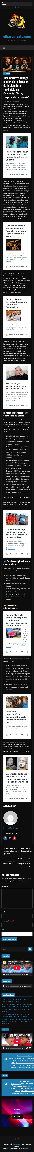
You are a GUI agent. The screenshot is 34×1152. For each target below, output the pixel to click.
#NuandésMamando (22, 1088)
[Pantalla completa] (30, 975)
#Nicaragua (15, 1060)
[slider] (29, 986)
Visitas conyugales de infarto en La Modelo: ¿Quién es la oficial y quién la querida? (18, 851)
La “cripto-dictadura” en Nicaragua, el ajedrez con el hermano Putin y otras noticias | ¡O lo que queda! (17, 1021)
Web (3, 930)
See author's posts (12, 833)
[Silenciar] (27, 975)
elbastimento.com (17, 36)
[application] (17, 967)
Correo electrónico (8, 921)
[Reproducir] (4, 975)
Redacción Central (16, 101)
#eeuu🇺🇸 (12, 1088)
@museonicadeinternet (24, 1056)
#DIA (26, 1091)
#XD (30, 1088)
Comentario (6, 886)
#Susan (18, 1063)
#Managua (23, 1060)
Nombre (4, 912)
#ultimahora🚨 (16, 1084)
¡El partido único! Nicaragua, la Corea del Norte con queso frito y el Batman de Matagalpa (19, 4)
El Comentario (7, 73)
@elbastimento (25, 1081)
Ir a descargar (5, 989)
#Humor (17, 1091)
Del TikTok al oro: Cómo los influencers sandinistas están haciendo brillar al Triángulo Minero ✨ (16, 862)
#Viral (13, 1063)
